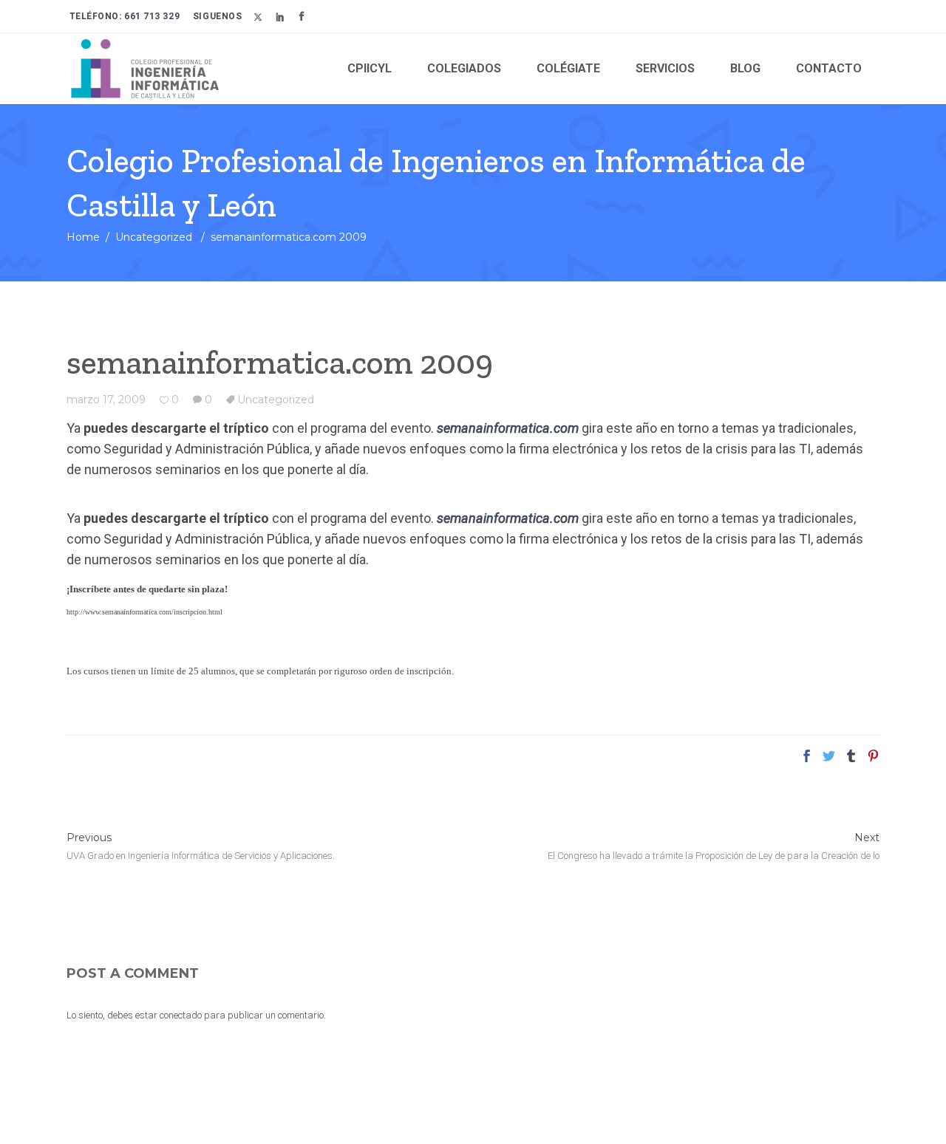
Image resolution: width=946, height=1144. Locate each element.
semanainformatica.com (508, 428)
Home (83, 237)
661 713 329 (151, 16)
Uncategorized (153, 237)
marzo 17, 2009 (106, 399)
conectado (181, 1015)
